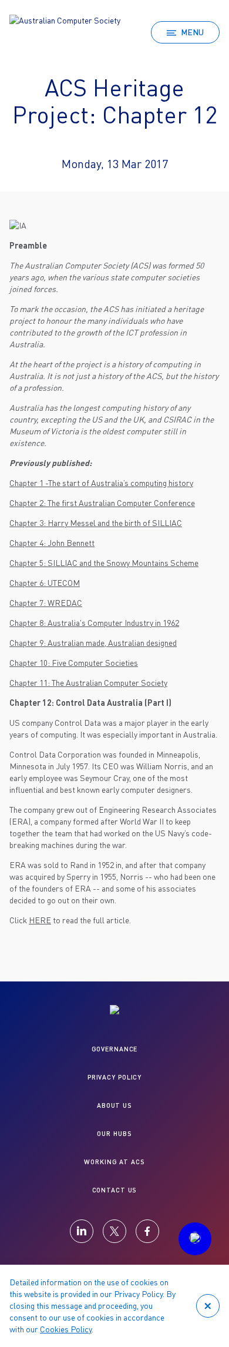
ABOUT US (114, 1105)
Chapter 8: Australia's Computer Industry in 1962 (94, 623)
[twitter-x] (114, 1231)
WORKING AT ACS (114, 1161)
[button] (195, 1238)
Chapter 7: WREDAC (45, 603)
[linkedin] (81, 1231)
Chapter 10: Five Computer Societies (73, 663)
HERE (40, 920)
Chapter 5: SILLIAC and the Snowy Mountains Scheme (103, 563)
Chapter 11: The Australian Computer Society (88, 683)
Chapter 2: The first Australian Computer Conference (102, 503)
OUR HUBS (114, 1133)
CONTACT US (114, 1190)
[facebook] (147, 1231)
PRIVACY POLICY (114, 1077)
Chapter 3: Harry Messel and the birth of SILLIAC (95, 523)
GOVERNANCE (115, 1049)
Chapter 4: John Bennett (52, 543)
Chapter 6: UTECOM (44, 583)
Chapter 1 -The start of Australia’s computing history (101, 483)
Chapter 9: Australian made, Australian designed (93, 643)
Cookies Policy (66, 1329)
